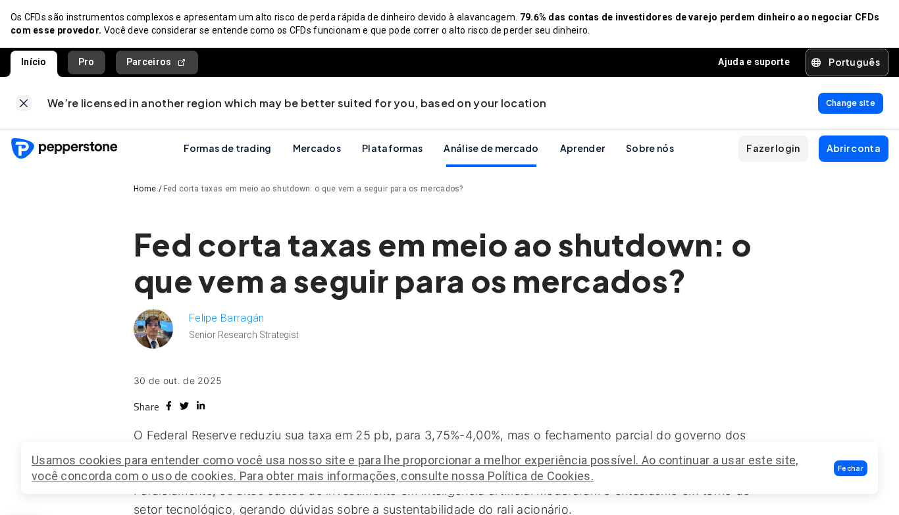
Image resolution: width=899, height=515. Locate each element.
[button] (850, 468)
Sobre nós (650, 148)
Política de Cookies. (541, 476)
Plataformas (392, 148)
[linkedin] (201, 406)
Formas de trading (228, 148)
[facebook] (169, 406)
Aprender (582, 148)
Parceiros (149, 62)
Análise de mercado (491, 148)
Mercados (317, 148)
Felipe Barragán (227, 318)
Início (34, 62)
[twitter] (184, 406)
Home (145, 188)
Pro (86, 62)
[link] (24, 103)
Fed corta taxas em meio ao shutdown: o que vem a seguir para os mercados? (313, 188)
